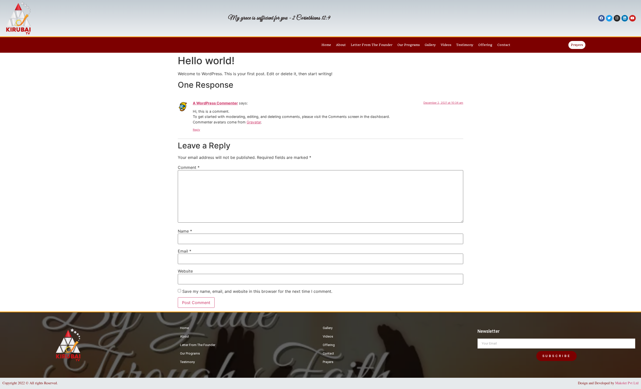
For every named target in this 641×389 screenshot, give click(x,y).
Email (184, 251)
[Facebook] (601, 18)
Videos (446, 45)
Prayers (328, 362)
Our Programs (408, 45)
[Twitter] (609, 18)
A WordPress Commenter (215, 103)
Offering (485, 45)
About (341, 45)
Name (185, 231)
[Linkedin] (624, 18)
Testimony (464, 45)
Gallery (430, 45)
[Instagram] (617, 18)
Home (326, 45)
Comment (189, 167)
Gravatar (254, 122)
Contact (503, 45)
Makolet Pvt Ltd (626, 383)
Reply (196, 129)
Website (185, 271)
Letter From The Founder (371, 45)
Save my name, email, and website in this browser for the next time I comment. (257, 291)
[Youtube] (632, 18)
